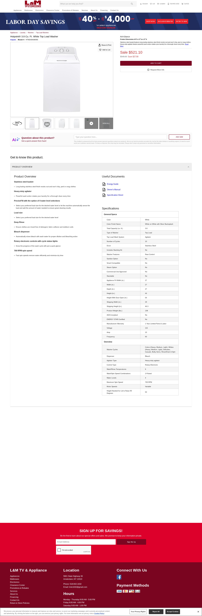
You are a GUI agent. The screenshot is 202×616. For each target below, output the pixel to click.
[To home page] (33, 3)
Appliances (18, 10)
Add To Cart (156, 63)
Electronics (39, 10)
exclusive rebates (165, 21)
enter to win (181, 21)
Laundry (22, 32)
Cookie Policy (99, 613)
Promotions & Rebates (70, 10)
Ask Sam (179, 137)
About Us (94, 10)
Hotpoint (13, 40)
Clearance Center (52, 10)
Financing (104, 10)
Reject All (156, 611)
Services (85, 10)
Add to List (106, 50)
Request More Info (157, 70)
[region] (101, 612)
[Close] (198, 611)
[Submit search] (132, 4)
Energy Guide (112, 184)
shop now (150, 21)
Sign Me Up (131, 542)
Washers (31, 32)
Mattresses (28, 10)
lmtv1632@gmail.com (78, 587)
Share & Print (106, 45)
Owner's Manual (113, 190)
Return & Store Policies (19, 603)
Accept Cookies (172, 611)
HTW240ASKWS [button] (32, 40)
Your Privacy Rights (138, 611)
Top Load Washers (42, 32)
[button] (140, 3)
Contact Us (114, 10)
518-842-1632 (75, 584)
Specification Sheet (115, 195)
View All (106, 123)
